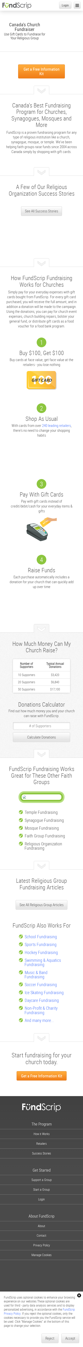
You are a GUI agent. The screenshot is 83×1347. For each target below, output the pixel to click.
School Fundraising (41, 937)
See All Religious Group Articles (41, 904)
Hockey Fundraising (41, 952)
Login (65, 5)
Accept (70, 1338)
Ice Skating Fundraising (44, 992)
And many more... (39, 1020)
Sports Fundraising (41, 944)
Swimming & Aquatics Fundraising (43, 962)
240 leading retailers (56, 425)
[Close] (79, 1295)
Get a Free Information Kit (41, 71)
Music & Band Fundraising (36, 974)
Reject (49, 1338)
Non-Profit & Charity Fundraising (41, 1010)
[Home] (17, 6)
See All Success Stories (41, 211)
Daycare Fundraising (42, 1000)
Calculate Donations (41, 737)
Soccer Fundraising (41, 984)
